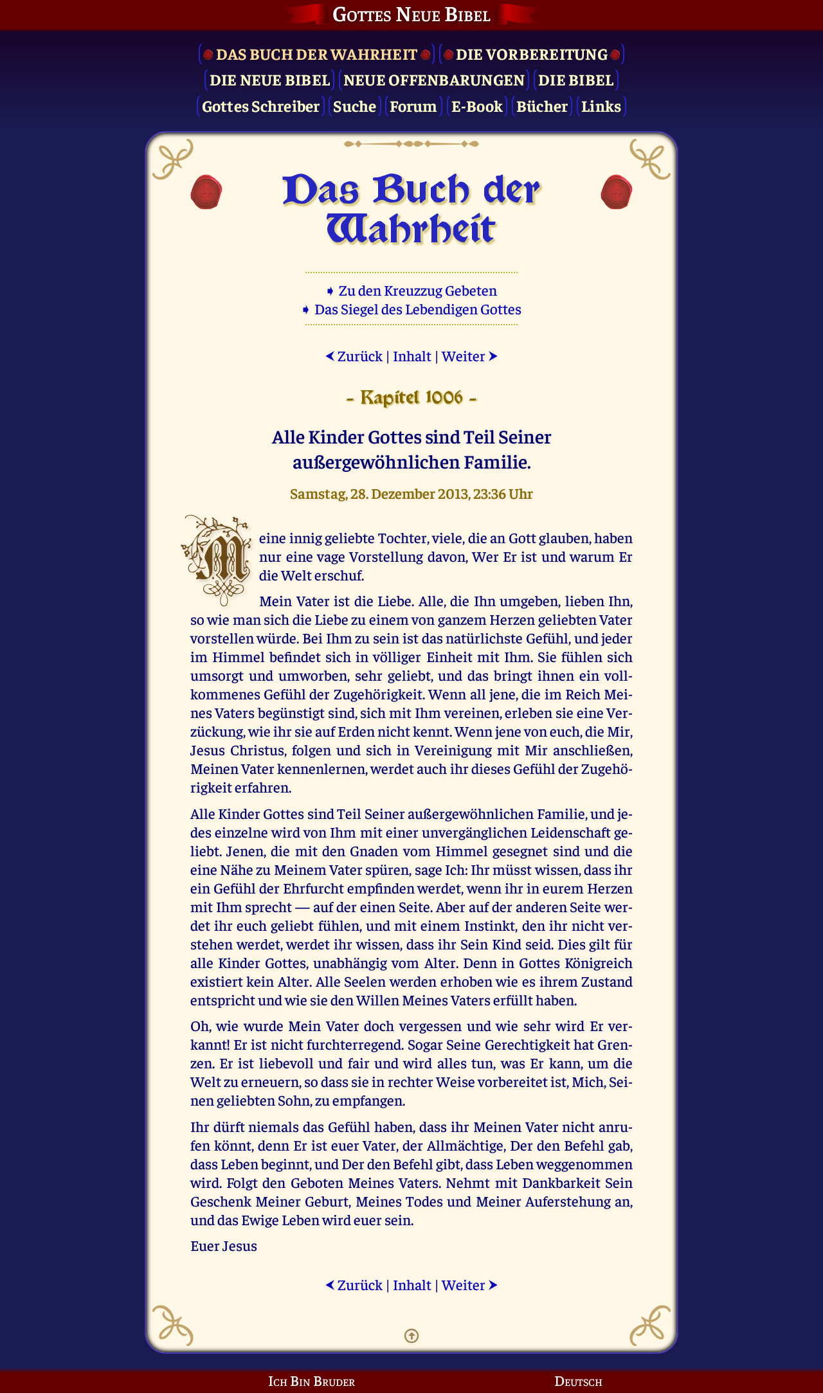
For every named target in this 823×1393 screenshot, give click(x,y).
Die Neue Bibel (270, 79)
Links (601, 105)
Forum (413, 105)
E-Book (477, 105)
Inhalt (412, 355)
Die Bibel (575, 79)
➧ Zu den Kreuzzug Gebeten (412, 289)
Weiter (470, 355)
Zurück (354, 355)
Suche (354, 105)
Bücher (542, 105)
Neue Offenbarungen (434, 79)
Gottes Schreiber (261, 105)
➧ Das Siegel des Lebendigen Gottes (412, 308)
